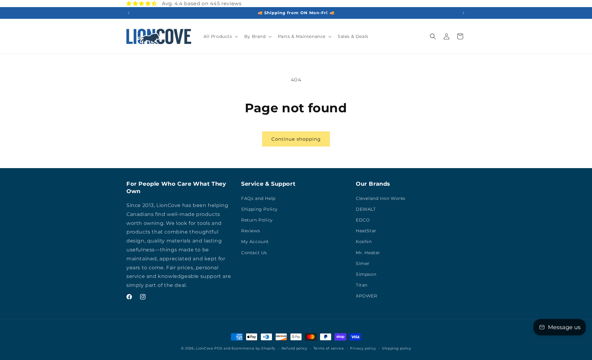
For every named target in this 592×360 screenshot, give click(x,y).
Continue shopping (296, 139)
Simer (363, 263)
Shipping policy (396, 348)
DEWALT (366, 209)
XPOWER (366, 296)
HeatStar (366, 231)
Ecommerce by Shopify (253, 348)
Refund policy (294, 348)
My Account (255, 241)
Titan (362, 285)
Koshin (364, 241)
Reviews (250, 231)
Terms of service (329, 348)
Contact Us (254, 252)
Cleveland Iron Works (380, 198)
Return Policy (257, 220)
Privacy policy (363, 348)
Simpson (366, 274)
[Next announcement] (463, 13)
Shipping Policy (259, 209)
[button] (220, 36)
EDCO (363, 220)
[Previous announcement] (128, 13)
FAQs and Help (258, 198)
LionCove (204, 348)
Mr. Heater (368, 252)
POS (218, 348)
